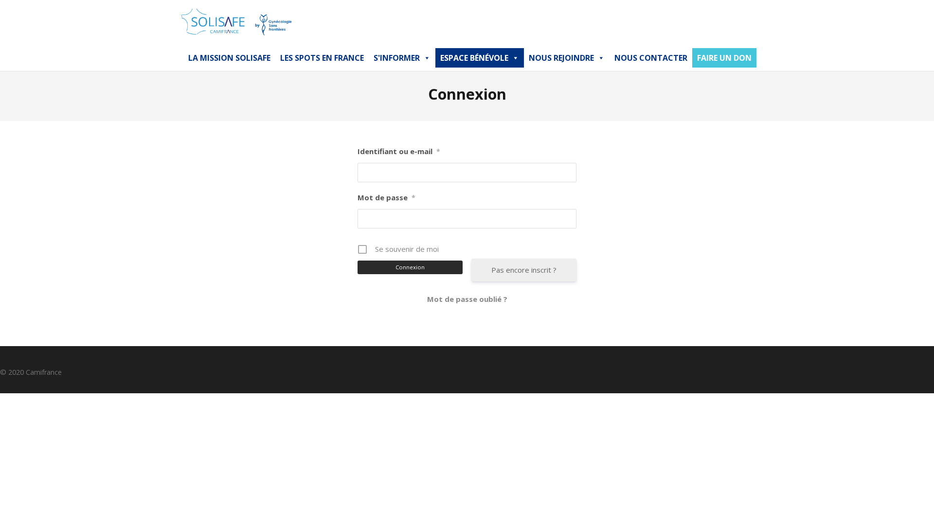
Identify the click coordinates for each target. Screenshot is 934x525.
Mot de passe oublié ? (467, 299)
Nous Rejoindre (561, 57)
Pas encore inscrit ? (524, 270)
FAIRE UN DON (724, 57)
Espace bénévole (474, 57)
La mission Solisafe (229, 57)
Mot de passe (386, 197)
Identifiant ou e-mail (399, 151)
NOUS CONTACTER (650, 57)
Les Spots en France (322, 57)
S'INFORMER (397, 57)
